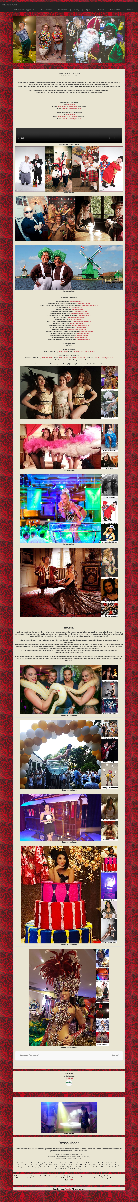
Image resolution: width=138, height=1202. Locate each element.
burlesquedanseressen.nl (76, 317)
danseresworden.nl (83, 340)
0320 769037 (70, 105)
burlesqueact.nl (82, 335)
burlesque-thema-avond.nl (82, 321)
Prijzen (88, 10)
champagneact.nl (76, 301)
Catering (76, 10)
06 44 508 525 (90, 352)
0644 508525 (73, 107)
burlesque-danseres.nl (90, 305)
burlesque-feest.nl (80, 311)
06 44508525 (73, 117)
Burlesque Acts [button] (115, 10)
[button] (29, 1055)
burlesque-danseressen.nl (80, 313)
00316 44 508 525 (79, 358)
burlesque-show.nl (84, 315)
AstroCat (68, 1189)
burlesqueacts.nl (77, 309)
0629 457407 (62, 107)
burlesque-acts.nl (82, 333)
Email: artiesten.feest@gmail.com (24, 10)
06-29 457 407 (78, 352)
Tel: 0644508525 (46, 10)
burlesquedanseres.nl (77, 323)
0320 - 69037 (63, 352)
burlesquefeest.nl (77, 319)
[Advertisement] (69, 1197)
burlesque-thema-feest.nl (77, 329)
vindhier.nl (69, 1078)
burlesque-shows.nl (81, 327)
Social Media (69, 1073)
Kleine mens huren (9, 4)
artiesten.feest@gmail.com (71, 109)
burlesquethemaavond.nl (80, 325)
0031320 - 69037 (47, 358)
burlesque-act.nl (84, 303)
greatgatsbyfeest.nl (86, 331)
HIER (71, 1180)
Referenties (100, 10)
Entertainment (62, 10)
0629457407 (62, 117)
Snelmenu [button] (130, 10)
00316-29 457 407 (65, 358)
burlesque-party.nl (75, 307)
